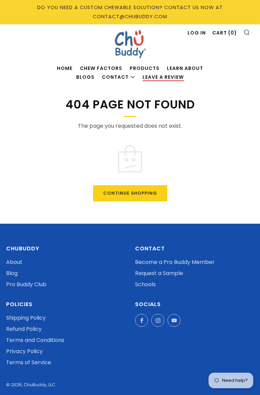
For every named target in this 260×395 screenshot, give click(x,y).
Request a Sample (159, 273)
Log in (197, 32)
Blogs (85, 77)
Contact (115, 77)
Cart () (224, 32)
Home (64, 68)
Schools (145, 284)
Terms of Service (28, 362)
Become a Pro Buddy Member (175, 262)
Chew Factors (101, 68)
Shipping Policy (26, 318)
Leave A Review (163, 77)
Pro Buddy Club (26, 284)
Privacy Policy (24, 351)
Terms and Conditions (35, 340)
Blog (12, 273)
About (14, 262)
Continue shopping (130, 193)
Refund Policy (24, 329)
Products (144, 68)
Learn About (185, 68)
